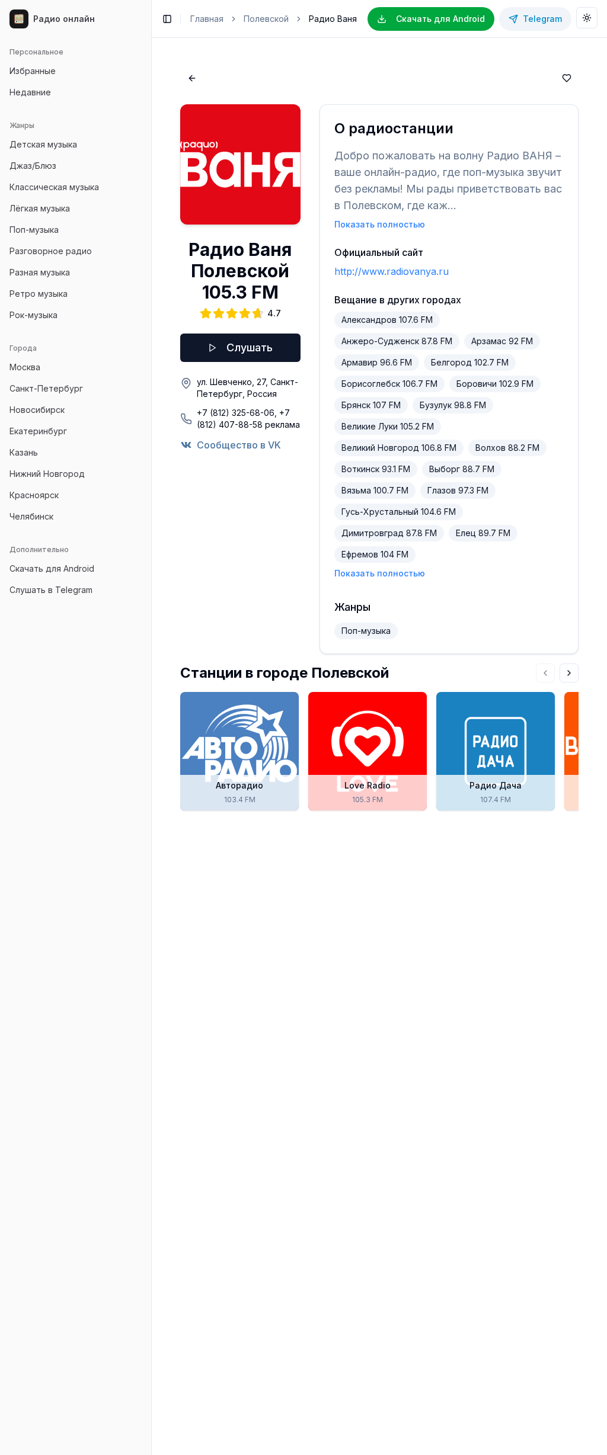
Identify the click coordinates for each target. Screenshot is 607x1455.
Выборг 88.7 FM (461, 469)
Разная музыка (39, 272)
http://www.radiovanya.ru (391, 271)
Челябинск (31, 516)
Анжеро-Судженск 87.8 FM (396, 341)
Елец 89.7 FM (483, 533)
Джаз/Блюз (32, 166)
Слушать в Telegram (50, 590)
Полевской (266, 19)
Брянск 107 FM (371, 405)
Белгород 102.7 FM (470, 362)
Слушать (249, 347)
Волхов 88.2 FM (507, 448)
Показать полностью (379, 224)
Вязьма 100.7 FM (374, 490)
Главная (206, 19)
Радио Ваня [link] (333, 19)
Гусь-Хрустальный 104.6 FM (398, 512)
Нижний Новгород (47, 474)
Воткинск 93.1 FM (375, 469)
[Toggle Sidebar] (151, 727)
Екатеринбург (38, 431)
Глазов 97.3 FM (457, 490)
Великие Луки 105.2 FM (387, 426)
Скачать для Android (51, 568)
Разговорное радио (50, 251)
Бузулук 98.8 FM (453, 405)
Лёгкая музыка (39, 208)
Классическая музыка (54, 187)
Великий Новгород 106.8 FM (398, 448)
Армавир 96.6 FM (376, 362)
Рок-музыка (33, 315)
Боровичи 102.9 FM (494, 384)
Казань (23, 452)
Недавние (30, 92)
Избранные (32, 71)
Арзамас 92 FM (502, 341)
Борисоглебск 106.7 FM (389, 384)
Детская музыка (43, 144)
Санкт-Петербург (46, 388)
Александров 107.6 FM (387, 320)
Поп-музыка (34, 230)
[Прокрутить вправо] (569, 673)
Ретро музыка (38, 294)
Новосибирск (37, 410)
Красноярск (34, 495)
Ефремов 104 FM (374, 554)
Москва (24, 367)
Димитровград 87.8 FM (389, 533)
